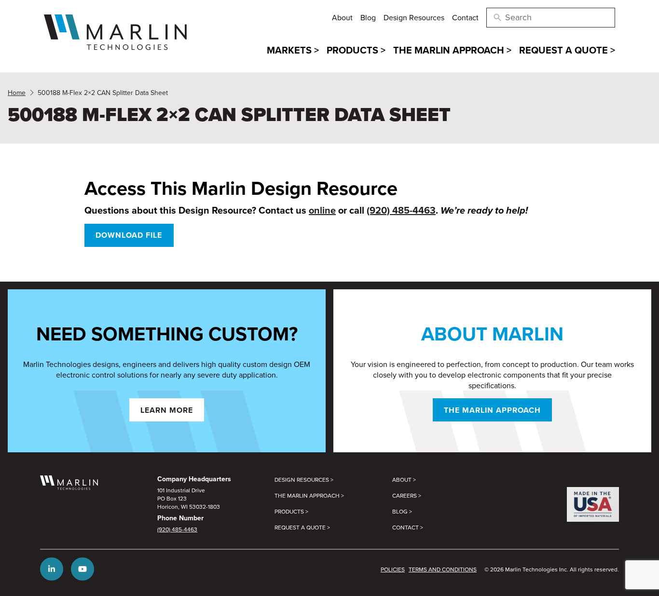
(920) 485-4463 (401, 210)
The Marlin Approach (492, 410)
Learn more (166, 410)
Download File (129, 235)
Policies (393, 569)
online (322, 210)
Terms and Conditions (443, 569)
